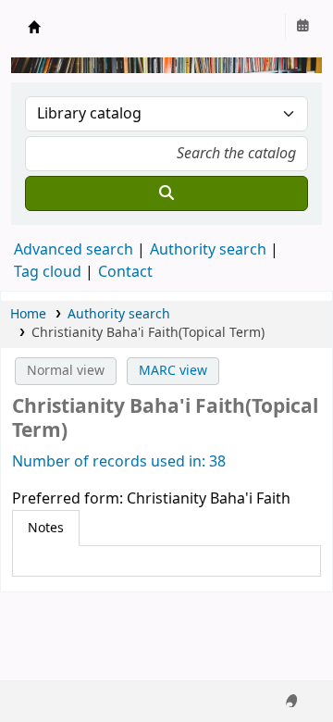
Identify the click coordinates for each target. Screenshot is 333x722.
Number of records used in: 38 (119, 462)
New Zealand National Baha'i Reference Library (34, 26)
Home (28, 314)
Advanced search (73, 250)
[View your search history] (302, 26)
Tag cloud (47, 272)
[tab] (46, 528)
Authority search (208, 250)
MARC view (173, 370)
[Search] (166, 193)
